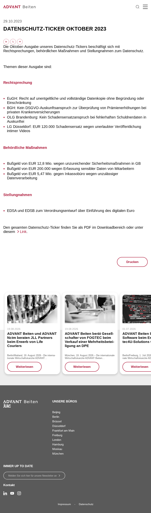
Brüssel (57, 421)
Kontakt (9, 485)
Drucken (132, 262)
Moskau (57, 449)
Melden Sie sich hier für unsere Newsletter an (32, 475)
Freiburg (57, 435)
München (58, 453)
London (56, 439)
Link (23, 232)
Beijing (56, 412)
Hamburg (58, 444)
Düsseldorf (58, 425)
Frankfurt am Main (63, 430)
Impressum (64, 504)
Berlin (55, 416)
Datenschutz (86, 504)
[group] (32, 333)
